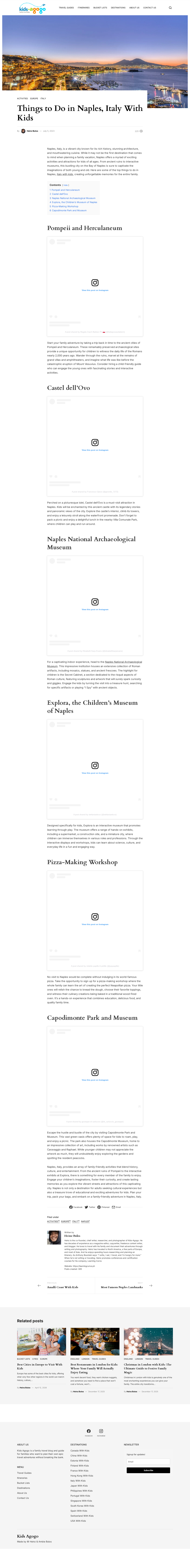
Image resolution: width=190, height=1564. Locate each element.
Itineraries (84, 7)
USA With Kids (78, 1520)
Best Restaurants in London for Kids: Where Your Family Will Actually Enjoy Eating (94, 1368)
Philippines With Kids (81, 1490)
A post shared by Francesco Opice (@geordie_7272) (95, 492)
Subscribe (148, 1470)
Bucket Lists (100, 7)
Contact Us (149, 7)
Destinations (118, 7)
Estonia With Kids (80, 1460)
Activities (22, 98)
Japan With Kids (79, 1485)
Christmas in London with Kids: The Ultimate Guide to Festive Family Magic (148, 1368)
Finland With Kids (80, 1465)
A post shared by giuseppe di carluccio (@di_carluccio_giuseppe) (95, 1122)
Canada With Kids (80, 1450)
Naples (85, 1221)
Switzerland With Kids (82, 1515)
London (85, 1359)
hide (66, 185)
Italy (43, 98)
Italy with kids (65, 174)
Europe (34, 98)
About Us (134, 7)
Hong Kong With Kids (82, 1475)
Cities (35, 1359)
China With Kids (79, 1455)
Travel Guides (66, 7)
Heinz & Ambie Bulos (41, 1541)
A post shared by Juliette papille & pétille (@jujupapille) (95, 966)
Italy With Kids (78, 1480)
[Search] (170, 7)
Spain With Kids (79, 1510)
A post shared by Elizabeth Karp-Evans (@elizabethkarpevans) (95, 651)
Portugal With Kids (80, 1495)
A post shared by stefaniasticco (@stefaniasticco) (95, 814)
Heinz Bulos (32, 131)
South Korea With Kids (82, 1505)
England (75, 1359)
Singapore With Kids (81, 1500)
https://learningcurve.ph (84, 1266)
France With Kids (79, 1470)
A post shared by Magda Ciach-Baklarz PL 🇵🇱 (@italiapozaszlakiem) (95, 332)
